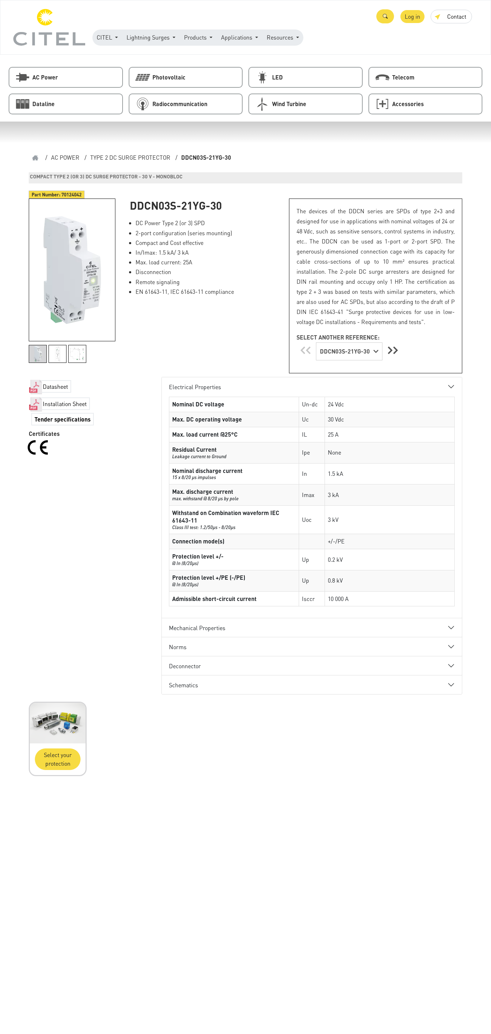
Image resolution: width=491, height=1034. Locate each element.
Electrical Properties (195, 387)
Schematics (183, 685)
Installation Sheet (65, 403)
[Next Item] (393, 350)
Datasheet (55, 386)
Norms (178, 647)
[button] (385, 16)
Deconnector (185, 666)
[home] (35, 157)
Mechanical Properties (197, 628)
